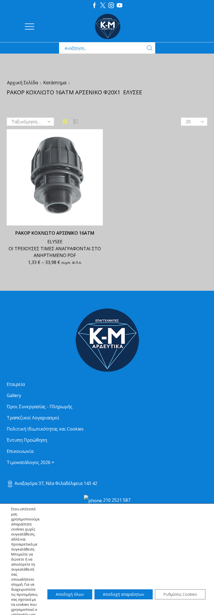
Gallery (14, 395)
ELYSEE (54, 242)
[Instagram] (111, 6)
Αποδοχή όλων (70, 594)
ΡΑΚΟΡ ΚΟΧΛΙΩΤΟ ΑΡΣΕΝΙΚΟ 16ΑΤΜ (54, 233)
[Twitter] (103, 6)
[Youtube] (119, 6)
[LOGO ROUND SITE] (107, 340)
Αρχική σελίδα (22, 83)
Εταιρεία (16, 384)
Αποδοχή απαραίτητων (123, 594)
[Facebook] (94, 6)
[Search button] (149, 48)
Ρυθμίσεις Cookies (180, 594)
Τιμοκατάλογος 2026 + (30, 462)
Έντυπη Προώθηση (27, 440)
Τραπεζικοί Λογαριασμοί (33, 418)
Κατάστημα (54, 83)
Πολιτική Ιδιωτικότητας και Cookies (45, 429)
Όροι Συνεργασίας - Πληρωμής (39, 406)
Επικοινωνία (20, 451)
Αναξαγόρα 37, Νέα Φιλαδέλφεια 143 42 (55, 483)
